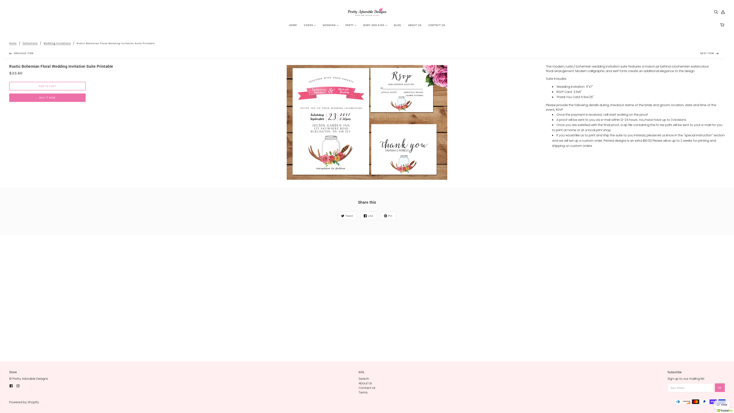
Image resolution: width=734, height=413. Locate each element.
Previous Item (23, 53)
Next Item (707, 53)
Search (364, 378)
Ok (720, 387)
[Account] (722, 12)
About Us (365, 383)
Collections (30, 43)
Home (13, 43)
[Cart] (723, 25)
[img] (716, 12)
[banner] (367, 12)
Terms (363, 392)
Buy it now (47, 97)
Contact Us (367, 388)
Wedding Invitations (57, 43)
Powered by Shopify (24, 402)
